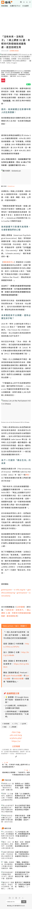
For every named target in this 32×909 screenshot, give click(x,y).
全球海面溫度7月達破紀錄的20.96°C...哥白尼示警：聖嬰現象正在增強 (22, 874)
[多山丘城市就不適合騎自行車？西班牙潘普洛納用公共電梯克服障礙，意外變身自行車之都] (7, 808)
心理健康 (13, 727)
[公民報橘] (16, 737)
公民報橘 (20, 607)
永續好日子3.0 (15, 6)
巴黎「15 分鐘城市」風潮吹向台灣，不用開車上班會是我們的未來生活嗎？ (22, 796)
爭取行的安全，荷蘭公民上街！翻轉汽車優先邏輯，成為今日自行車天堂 (22, 818)
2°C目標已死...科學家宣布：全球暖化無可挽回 (17, 706)
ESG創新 (25, 6)
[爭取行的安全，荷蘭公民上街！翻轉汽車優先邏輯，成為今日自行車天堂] (7, 819)
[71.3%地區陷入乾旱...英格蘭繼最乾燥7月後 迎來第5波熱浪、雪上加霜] (7, 835)
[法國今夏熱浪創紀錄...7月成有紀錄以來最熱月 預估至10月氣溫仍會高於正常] (7, 855)
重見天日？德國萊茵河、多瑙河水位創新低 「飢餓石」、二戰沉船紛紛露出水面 (22, 884)
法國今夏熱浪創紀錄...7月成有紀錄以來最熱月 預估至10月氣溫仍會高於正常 (22, 854)
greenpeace (22, 592)
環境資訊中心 (8, 262)
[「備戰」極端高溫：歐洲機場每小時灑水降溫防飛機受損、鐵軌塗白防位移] (7, 865)
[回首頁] (6, 2)
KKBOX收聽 (19, 678)
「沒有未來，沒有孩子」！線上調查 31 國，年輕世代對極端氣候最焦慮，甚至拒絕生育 (16, 613)
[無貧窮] (3, 81)
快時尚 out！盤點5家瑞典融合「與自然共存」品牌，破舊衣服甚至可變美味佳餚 (22, 785)
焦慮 (5, 727)
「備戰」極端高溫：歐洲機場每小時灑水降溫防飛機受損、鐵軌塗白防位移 (22, 864)
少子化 (15, 724)
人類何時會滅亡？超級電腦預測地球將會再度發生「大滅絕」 (17, 714)
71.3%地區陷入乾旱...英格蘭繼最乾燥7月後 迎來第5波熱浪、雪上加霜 (22, 834)
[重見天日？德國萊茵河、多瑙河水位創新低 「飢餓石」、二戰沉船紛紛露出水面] (7, 885)
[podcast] (24, 2)
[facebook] (21, 2)
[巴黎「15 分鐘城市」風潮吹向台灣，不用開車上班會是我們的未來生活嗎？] (7, 797)
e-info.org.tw (19, 589)
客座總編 (4, 6)
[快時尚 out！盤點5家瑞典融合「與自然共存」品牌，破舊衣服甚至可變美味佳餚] (7, 786)
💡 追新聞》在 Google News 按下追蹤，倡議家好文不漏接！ (17, 699)
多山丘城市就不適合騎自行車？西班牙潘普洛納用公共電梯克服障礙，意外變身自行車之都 (22, 807)
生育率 (24, 724)
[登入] (27, 2)
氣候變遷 (6, 724)
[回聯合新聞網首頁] (2, 2)
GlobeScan (11, 186)
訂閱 (24, 902)
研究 (27, 474)
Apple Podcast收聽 (13, 675)
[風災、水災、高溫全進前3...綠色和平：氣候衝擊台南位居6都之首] (7, 845)
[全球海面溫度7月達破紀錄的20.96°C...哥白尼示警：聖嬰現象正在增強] (7, 875)
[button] (30, 2)
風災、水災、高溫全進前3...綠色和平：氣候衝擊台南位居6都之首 (22, 844)
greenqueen (6, 589)
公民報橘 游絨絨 (14, 51)
